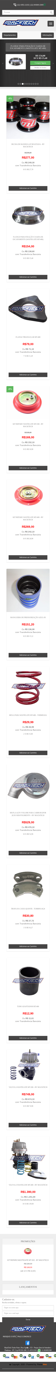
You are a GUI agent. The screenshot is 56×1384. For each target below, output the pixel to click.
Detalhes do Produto (40, 67)
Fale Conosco (24, 1337)
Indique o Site (9, 1337)
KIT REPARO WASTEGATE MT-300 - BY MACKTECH (28, 1265)
